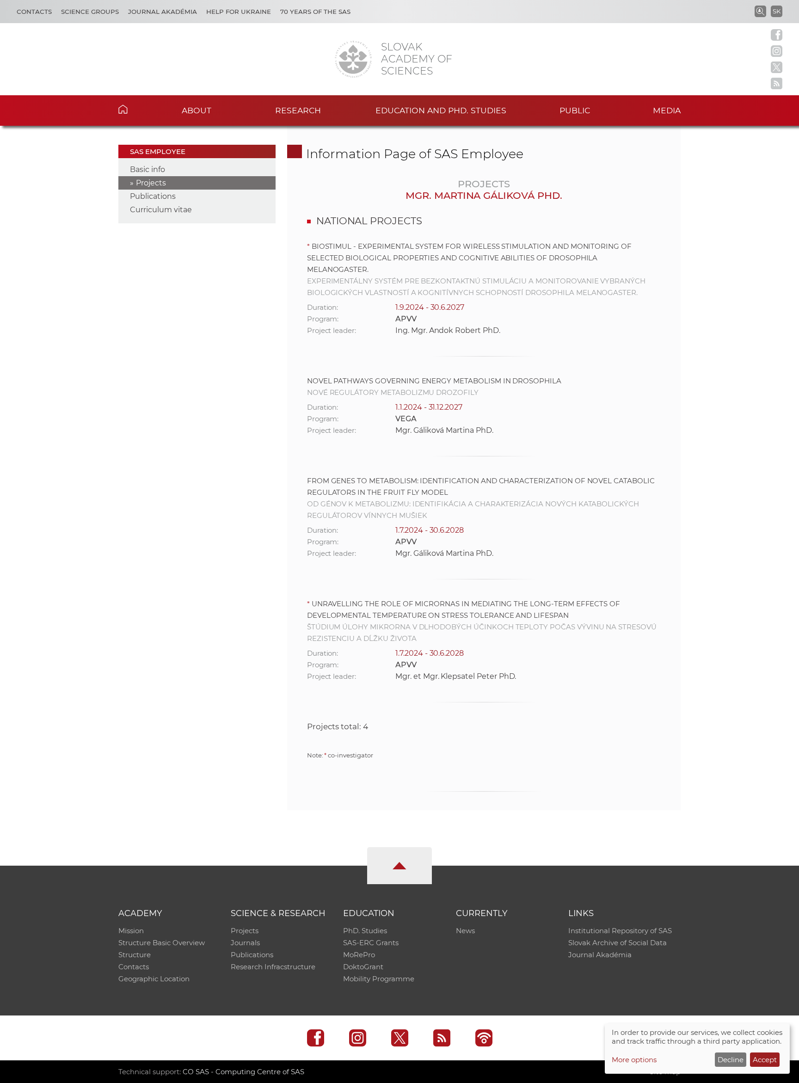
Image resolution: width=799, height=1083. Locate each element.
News (465, 930)
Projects (151, 182)
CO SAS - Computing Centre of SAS (243, 1071)
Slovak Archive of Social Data (617, 942)
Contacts (34, 11)
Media (667, 110)
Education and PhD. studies (440, 110)
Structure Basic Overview (161, 942)
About (196, 110)
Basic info (147, 169)
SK (777, 11)
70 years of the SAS (315, 11)
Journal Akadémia (162, 11)
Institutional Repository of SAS (620, 930)
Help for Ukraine (238, 11)
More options (634, 1059)
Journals (245, 942)
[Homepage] (353, 59)
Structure (134, 954)
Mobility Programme (378, 978)
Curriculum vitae (161, 209)
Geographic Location (154, 978)
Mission (131, 930)
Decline (731, 1059)
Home (137, 109)
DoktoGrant (363, 966)
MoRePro (359, 954)
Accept (765, 1059)
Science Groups (90, 11)
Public (574, 110)
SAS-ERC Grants (371, 942)
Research (298, 110)
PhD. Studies (365, 930)
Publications (153, 196)
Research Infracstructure (273, 966)
